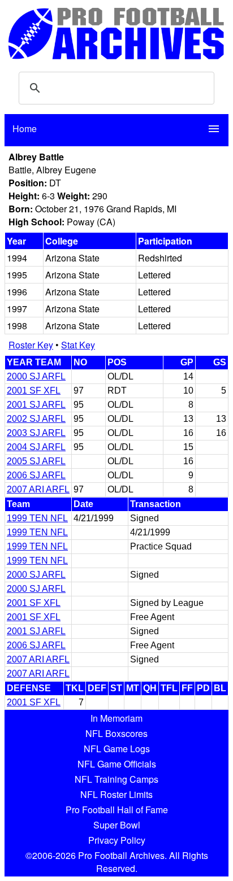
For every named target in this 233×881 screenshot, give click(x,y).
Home (24, 128)
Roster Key (30, 344)
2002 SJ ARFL (36, 419)
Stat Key (78, 344)
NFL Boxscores (116, 733)
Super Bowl (116, 824)
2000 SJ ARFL (36, 376)
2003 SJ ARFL (36, 433)
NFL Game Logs (117, 748)
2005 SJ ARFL (36, 461)
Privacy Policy (116, 840)
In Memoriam (116, 718)
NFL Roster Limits (116, 794)
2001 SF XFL (34, 390)
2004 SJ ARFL (36, 447)
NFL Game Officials (116, 763)
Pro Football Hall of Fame (117, 809)
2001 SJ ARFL (36, 404)
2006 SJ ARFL (36, 475)
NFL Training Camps (116, 779)
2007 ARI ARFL (38, 489)
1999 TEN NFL (37, 518)
